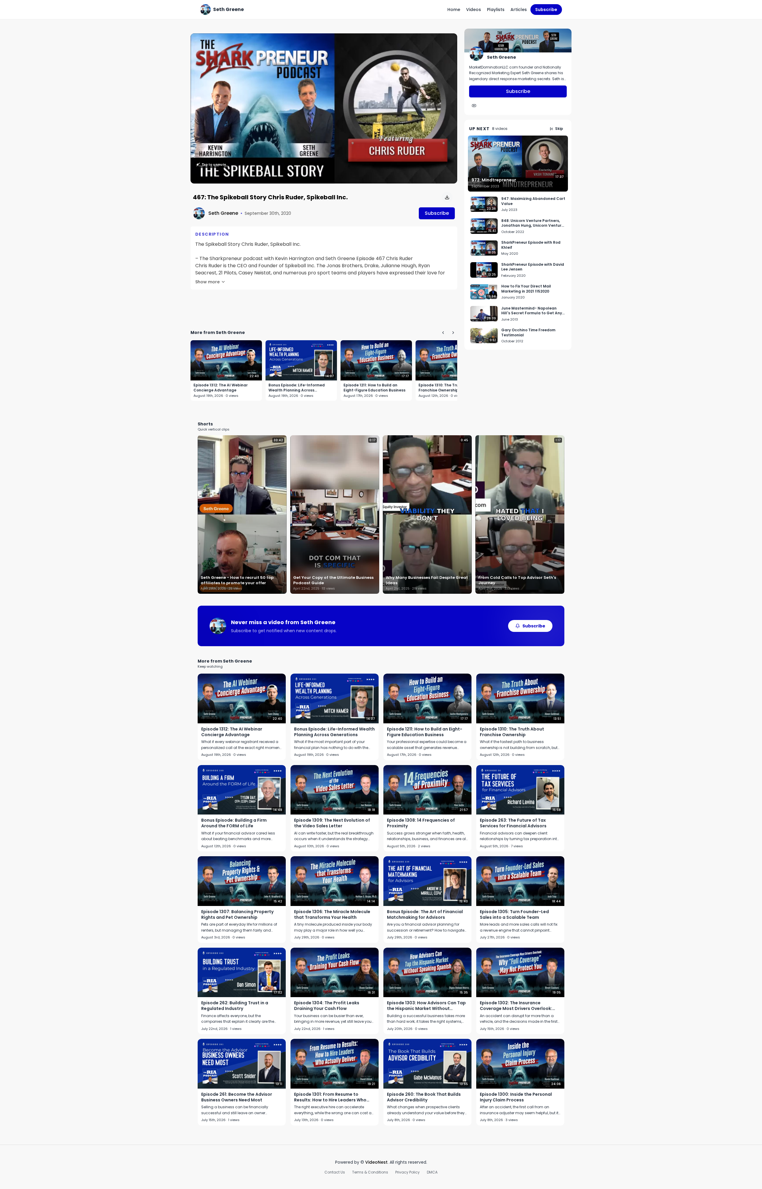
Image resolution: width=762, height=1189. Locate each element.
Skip (559, 128)
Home (453, 10)
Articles (518, 10)
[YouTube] (474, 106)
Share (445, 41)
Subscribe (546, 10)
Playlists (496, 10)
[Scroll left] (443, 332)
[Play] (324, 108)
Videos (473, 10)
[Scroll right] (453, 332)
